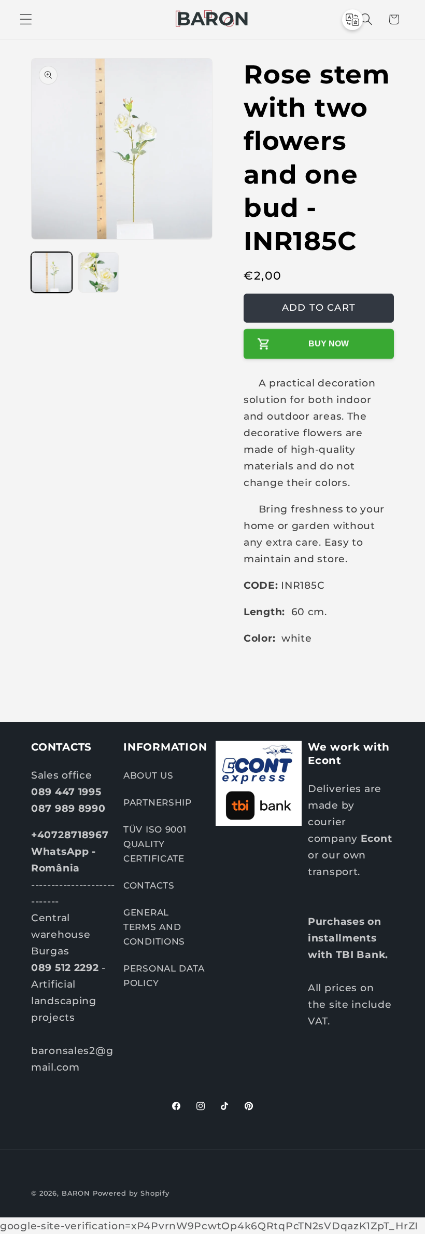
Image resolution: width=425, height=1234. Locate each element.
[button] (26, 19)
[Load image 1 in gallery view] (51, 272)
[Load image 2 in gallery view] (98, 272)
